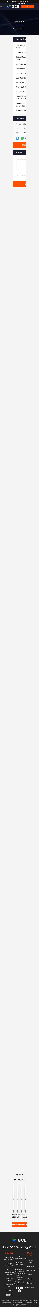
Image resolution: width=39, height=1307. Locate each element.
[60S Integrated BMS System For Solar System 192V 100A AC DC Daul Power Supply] (25, 1199)
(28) (21, 78)
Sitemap (29, 1283)
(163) (24, 64)
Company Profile (30, 1261)
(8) (22, 110)
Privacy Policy (29, 1287)
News (30, 1274)
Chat (27, 6)
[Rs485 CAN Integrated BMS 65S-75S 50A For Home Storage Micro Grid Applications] (13, 1199)
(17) (22, 87)
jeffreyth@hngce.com (21, 1)
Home (15, 29)
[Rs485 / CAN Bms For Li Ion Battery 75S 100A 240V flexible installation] (21, 1199)
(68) (25, 52)
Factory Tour (30, 1266)
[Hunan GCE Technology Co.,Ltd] (13, 6)
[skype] (17, 138)
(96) (21, 73)
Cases (30, 1279)
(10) (22, 82)
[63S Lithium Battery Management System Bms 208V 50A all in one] (17, 1199)
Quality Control (30, 1270)
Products (23, 29)
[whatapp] (22, 138)
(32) (24, 69)
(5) (20, 92)
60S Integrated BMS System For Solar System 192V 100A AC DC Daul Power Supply (25, 1216)
